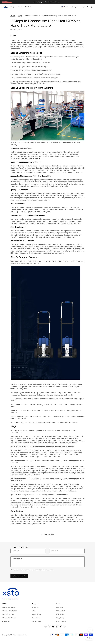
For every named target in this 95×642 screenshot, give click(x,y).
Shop (12, 7)
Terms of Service (61, 621)
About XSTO (59, 607)
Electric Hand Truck (8, 614)
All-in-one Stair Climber (9, 618)
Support (19, 7)
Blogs (20, 16)
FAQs (33, 610)
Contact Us (35, 607)
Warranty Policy (36, 621)
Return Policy (36, 618)
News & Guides (60, 610)
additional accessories (38, 422)
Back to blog (49, 535)
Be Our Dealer (60, 614)
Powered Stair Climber (8, 607)
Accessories (5, 621)
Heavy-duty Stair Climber (9, 610)
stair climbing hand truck (41, 40)
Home (12, 16)
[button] (83, 7)
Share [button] (14, 35)
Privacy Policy (60, 618)
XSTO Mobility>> (7, 2)
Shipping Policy (36, 614)
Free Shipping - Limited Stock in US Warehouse (47, 2)
